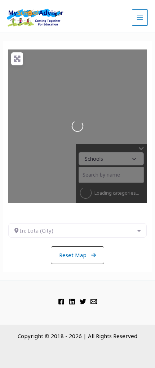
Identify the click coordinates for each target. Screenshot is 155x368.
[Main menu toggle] (140, 17)
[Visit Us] (61, 301)
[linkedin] (72, 301)
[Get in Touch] (93, 301)
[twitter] (83, 301)
